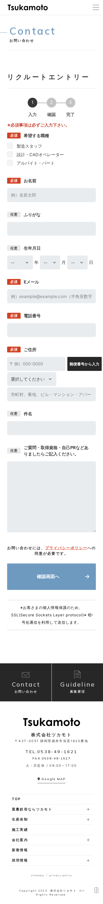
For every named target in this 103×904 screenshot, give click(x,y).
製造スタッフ (29, 146)
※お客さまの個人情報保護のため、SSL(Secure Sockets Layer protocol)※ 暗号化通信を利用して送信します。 (51, 615)
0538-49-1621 (57, 751)
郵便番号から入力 (84, 364)
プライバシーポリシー (66, 548)
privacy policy (60, 875)
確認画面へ (48, 576)
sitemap (37, 875)
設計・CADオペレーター (40, 154)
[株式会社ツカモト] (27, 7)
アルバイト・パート (36, 163)
